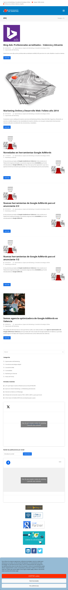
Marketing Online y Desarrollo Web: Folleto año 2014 (31, 110)
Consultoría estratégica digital (13, 364)
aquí (18, 569)
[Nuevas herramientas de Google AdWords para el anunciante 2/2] (10, 193)
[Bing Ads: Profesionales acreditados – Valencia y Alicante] (11, 33)
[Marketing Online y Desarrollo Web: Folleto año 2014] (29, 87)
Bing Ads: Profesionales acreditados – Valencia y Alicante (33, 44)
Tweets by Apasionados (34, 424)
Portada (60, 18)
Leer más (7, 57)
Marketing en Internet (10, 157)
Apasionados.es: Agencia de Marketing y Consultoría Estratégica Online (32, 48)
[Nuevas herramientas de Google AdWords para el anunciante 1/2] (10, 246)
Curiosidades (8, 370)
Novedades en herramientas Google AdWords (27, 152)
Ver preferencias (34, 586)
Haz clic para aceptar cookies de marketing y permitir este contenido (34, 424)
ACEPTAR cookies (34, 576)
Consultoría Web (9, 367)
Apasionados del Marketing (12, 50)
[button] (64, 10)
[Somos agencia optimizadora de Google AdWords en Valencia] (14, 304)
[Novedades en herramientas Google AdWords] (10, 142)
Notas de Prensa (9, 376)
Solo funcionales (34, 581)
